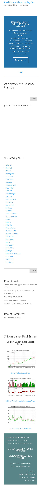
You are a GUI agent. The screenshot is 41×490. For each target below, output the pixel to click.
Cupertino (9, 179)
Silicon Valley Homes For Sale (18, 437)
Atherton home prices (20, 33)
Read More (20, 60)
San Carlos (9, 239)
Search (33, 271)
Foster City (9, 188)
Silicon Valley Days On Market (20, 429)
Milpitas (9, 211)
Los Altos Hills (11, 199)
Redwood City (11, 231)
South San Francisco (13, 254)
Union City (9, 259)
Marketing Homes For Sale (13, 297)
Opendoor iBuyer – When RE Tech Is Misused (20, 24)
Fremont (9, 191)
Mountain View (11, 216)
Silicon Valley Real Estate (20, 336)
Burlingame (10, 174)
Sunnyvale (9, 256)
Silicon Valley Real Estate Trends (20, 343)
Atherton (9, 165)
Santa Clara (10, 248)
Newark (8, 219)
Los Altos (9, 196)
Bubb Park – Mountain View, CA (15, 300)
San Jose (9, 242)
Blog (20, 72)
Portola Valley (11, 228)
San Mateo (9, 245)
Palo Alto (9, 225)
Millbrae (9, 208)
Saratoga (9, 251)
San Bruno (9, 236)
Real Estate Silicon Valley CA (19, 2)
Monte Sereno (11, 214)
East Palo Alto (11, 185)
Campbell (9, 176)
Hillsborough (10, 194)
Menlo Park (10, 205)
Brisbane (9, 171)
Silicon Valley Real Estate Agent (19, 444)
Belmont (9, 168)
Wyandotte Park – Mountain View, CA (17, 303)
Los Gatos (9, 202)
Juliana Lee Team (16, 30)
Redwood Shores (12, 234)
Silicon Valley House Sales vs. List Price (20, 401)
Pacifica (8, 222)
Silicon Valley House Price (20, 373)
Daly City (9, 182)
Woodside (9, 262)
